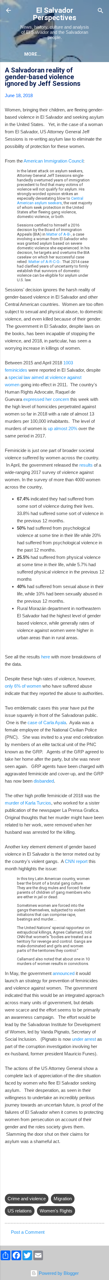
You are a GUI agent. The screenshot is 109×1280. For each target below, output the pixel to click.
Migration (63, 1198)
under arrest (84, 1039)
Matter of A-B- (58, 234)
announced (63, 973)
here (45, 656)
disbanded (44, 781)
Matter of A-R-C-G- (44, 261)
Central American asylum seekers (50, 200)
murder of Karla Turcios (28, 802)
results (86, 465)
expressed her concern (46, 399)
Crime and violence (27, 1198)
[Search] (100, 11)
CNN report (76, 861)
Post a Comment (28, 1232)
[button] (100, 71)
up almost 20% (62, 428)
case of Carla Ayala (47, 722)
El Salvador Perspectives (54, 14)
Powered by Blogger (58, 1273)
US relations (20, 1210)
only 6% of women (23, 686)
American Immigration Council (53, 160)
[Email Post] (8, 1186)
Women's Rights (56, 1210)
